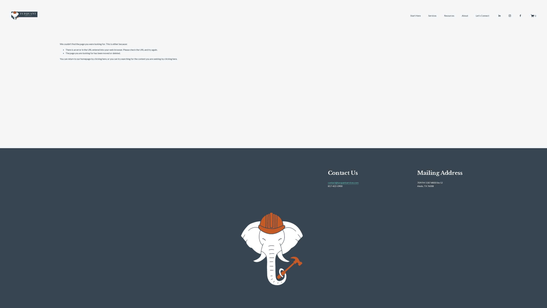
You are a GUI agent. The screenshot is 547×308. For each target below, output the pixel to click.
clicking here (100, 58)
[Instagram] (509, 15)
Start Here (415, 15)
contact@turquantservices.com (343, 182)
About (465, 15)
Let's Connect (482, 15)
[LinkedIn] (499, 15)
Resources (449, 15)
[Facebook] (520, 15)
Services (432, 15)
